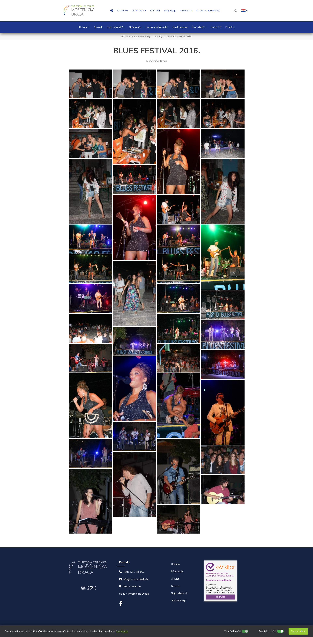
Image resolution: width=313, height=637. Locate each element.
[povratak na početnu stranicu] (80, 10)
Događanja (170, 10)
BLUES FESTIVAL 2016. (179, 36)
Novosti (98, 27)
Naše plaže (135, 27)
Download (186, 10)
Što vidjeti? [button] (198, 27)
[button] (244, 10)
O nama (175, 564)
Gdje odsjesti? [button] (115, 27)
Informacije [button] (138, 10)
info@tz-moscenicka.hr (136, 579)
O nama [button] (121, 10)
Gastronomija (180, 27)
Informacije (177, 571)
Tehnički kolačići (232, 631)
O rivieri (175, 579)
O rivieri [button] (83, 27)
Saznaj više (122, 631)
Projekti (229, 27)
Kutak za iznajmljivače (208, 10)
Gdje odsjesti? (179, 593)
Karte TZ (216, 27)
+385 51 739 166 (134, 572)
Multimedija (144, 36)
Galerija (159, 36)
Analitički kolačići (267, 631)
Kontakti (155, 10)
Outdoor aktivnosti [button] (156, 27)
